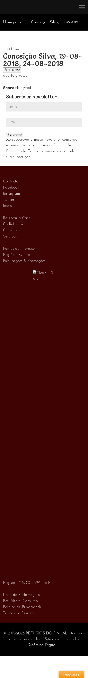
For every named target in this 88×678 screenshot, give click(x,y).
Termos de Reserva (18, 613)
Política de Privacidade (22, 607)
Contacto (10, 181)
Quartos (10, 230)
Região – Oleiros (17, 255)
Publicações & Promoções (24, 261)
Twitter (8, 200)
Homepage (12, 22)
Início (7, 206)
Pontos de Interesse (19, 249)
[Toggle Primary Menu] (82, 7)
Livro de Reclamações (21, 595)
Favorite (12, 70)
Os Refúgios (13, 224)
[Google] (42, 88)
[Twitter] (38, 88)
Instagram (11, 194)
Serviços (10, 237)
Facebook (11, 188)
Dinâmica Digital (41, 645)
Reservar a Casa (17, 218)
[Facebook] (34, 88)
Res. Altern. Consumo (20, 601)
